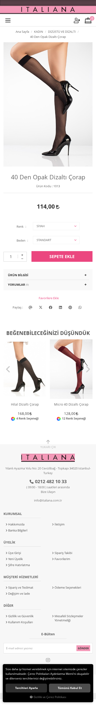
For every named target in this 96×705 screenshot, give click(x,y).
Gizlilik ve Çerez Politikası (50, 697)
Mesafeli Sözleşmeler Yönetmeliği (69, 618)
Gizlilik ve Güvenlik (21, 616)
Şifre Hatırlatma (19, 565)
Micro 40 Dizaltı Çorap (71, 405)
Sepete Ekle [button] (62, 256)
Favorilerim (62, 559)
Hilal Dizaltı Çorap (25, 405)
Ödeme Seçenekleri (68, 587)
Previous (8, 369)
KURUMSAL (12, 514)
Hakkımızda (16, 524)
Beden (21, 240)
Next (88, 369)
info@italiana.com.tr (48, 500)
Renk (20, 226)
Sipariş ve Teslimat (20, 587)
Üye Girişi (14, 553)
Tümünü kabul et (70, 688)
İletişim (60, 524)
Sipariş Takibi (63, 553)
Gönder (83, 648)
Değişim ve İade (19, 593)
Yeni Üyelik (15, 559)
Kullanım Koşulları (20, 622)
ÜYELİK (9, 542)
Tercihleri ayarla (26, 688)
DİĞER (8, 605)
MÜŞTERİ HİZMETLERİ (20, 577)
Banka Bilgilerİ (17, 530)
